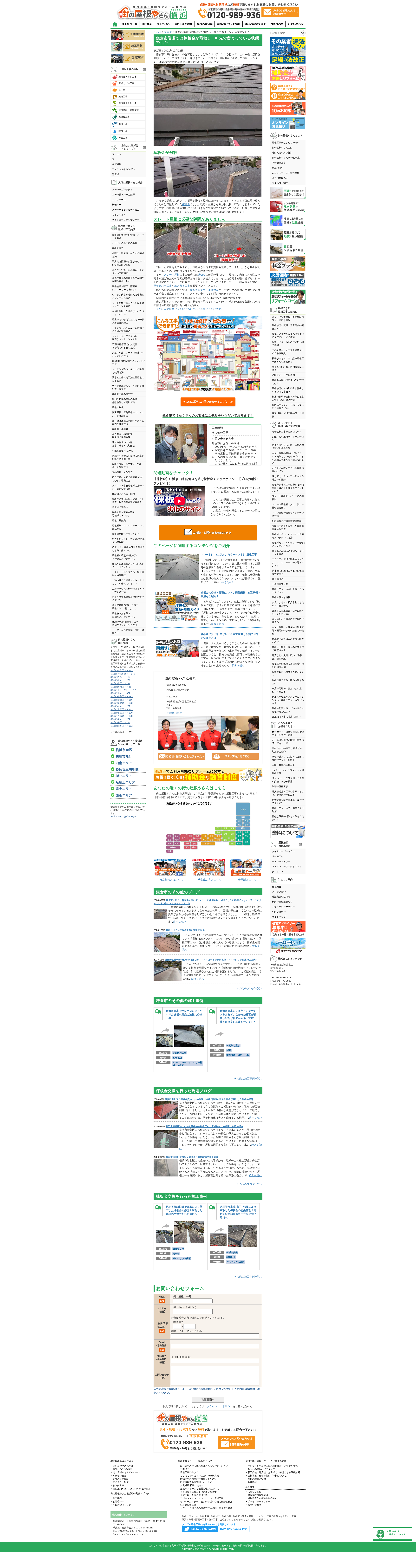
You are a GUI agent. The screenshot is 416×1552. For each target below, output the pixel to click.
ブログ (168, 32)
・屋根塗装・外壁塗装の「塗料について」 (267, 1475)
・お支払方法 (117, 1485)
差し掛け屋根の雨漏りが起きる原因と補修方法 (128, 422)
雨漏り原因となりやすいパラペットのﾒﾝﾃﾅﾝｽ (128, 313)
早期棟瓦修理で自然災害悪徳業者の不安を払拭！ (124, 346)
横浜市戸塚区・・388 (121, 716)
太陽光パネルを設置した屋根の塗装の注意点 (288, 528)
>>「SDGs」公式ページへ (123, 816)
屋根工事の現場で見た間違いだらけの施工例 (288, 665)
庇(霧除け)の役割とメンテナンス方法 (129, 362)
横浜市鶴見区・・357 (121, 670)
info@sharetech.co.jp (290, 984)
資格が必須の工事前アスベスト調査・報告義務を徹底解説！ (128, 500)
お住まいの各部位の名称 (124, 243)
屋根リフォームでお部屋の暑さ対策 (288, 810)
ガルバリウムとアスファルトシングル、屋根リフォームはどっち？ (288, 700)
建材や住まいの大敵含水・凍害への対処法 (123, 444)
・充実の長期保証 (119, 1479)
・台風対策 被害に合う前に (192, 1485)
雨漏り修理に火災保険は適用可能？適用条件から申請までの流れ (288, 630)
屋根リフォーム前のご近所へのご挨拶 (288, 343)
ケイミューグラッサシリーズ (127, 219)
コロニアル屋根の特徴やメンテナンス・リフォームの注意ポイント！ (288, 562)
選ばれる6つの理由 (282, 152)
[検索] (302, 33)
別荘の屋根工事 (280, 786)
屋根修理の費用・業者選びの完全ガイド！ (288, 327)
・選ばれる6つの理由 (121, 1469)
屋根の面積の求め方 (122, 394)
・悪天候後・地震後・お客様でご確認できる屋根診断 (272, 1472)
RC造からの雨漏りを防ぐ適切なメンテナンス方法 (125, 623)
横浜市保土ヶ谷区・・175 (123, 690)
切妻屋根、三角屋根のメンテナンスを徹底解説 (128, 414)
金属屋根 (116, 164)
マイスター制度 (280, 183)
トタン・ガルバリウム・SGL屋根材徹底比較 (128, 574)
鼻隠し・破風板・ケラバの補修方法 (128, 255)
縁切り (202, 274)
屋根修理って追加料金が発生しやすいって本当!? (288, 390)
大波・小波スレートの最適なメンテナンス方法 (128, 354)
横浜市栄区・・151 (120, 722)
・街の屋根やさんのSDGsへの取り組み (130, 1488)
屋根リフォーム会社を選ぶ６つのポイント (288, 591)
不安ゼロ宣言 (279, 162)
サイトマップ (279, 917)
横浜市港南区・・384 (121, 686)
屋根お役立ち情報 (281, 597)
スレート (116, 154)
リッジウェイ (119, 214)
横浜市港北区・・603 (121, 703)
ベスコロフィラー (281, 861)
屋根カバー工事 (163, 285)
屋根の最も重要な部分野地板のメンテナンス (123, 514)
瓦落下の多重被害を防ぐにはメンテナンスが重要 (288, 612)
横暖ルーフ (118, 204)
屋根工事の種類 (183, 24)
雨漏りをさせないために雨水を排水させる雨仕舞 (128, 457)
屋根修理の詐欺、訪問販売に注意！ (288, 368)
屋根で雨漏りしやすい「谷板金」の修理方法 (127, 465)
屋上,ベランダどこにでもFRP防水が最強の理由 (128, 321)
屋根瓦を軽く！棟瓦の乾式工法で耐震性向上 (288, 649)
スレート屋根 (172, 274)
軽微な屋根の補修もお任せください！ (288, 818)
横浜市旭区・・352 (120, 693)
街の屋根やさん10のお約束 (286, 157)
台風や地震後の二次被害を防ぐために (288, 640)
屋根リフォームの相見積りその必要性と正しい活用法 (288, 335)
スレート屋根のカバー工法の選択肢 (288, 498)
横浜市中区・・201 (120, 680)
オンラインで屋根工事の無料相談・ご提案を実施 (288, 319)
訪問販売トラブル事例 (283, 375)
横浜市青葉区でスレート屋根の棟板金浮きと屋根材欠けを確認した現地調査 (204, 1126)
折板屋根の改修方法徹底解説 (287, 521)
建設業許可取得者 (281, 896)
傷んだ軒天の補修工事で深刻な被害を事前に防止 (128, 280)
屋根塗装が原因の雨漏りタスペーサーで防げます (124, 288)
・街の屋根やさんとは (121, 1466)
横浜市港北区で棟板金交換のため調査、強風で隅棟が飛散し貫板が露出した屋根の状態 (209, 1099)
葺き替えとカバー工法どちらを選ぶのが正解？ (288, 478)
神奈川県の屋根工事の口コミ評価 (288, 415)
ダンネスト (277, 871)
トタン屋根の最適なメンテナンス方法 (288, 514)
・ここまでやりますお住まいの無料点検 (198, 1475)
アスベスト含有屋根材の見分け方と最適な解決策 (128, 487)
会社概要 (147, 24)
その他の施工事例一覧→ (248, 1078)
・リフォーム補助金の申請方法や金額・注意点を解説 (205, 1508)
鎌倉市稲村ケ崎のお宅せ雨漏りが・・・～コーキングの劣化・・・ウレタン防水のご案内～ (211, 959)
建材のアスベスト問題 (123, 494)
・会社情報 (251, 1482)
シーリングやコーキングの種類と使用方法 (128, 371)
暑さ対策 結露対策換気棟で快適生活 (122, 436)
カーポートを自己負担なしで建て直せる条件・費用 (288, 733)
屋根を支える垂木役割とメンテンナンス (123, 615)
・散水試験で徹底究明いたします (195, 1482)
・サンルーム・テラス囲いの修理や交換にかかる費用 (205, 1501)
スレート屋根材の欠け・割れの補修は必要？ (288, 506)
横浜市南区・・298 (120, 683)
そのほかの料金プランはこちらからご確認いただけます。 (190, 309)
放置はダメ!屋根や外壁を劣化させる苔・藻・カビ (128, 549)
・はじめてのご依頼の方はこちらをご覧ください (203, 1466)
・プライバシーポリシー (257, 1501)
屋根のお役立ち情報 (228, 24)
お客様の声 (276, 24)
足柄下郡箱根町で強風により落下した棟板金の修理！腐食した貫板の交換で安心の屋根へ (184, 1210)
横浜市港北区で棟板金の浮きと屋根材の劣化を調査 (192, 1157)
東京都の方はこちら (171, 879)
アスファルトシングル (123, 169)
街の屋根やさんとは (282, 147)
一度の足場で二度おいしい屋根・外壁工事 (287, 690)
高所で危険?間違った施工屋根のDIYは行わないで (125, 607)
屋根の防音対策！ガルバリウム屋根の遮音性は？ (288, 710)
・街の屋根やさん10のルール (125, 1472)
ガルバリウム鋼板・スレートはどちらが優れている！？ (128, 582)
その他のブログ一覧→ (249, 988)
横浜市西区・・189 (120, 677)
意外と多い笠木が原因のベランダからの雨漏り (128, 271)
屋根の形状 (118, 407)
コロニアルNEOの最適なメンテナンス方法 (288, 552)
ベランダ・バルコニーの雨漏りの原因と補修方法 (128, 329)
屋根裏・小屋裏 (120, 429)
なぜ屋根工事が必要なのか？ (287, 431)
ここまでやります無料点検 (285, 172)
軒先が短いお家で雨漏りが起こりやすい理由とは (128, 479)
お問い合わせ (296, 24)
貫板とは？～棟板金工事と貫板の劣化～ (186, 930)
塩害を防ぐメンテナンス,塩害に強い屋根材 (128, 540)
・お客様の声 (117, 1501)
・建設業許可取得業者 (256, 1495)
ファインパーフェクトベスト (287, 866)
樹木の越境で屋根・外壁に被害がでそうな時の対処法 (288, 398)
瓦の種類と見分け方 (122, 472)
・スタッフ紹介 (253, 1491)
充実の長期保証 (280, 177)
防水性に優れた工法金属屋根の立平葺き (128, 379)
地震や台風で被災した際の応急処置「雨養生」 (128, 387)
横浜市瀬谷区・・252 (121, 725)
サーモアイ (277, 856)
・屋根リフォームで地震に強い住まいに (198, 1488)
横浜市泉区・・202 (120, 719)
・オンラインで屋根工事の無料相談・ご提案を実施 (271, 1466)
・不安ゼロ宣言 (118, 1475)
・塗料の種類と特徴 (255, 1479)
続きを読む (227, 582)
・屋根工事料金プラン (189, 1472)
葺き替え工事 (182, 285)
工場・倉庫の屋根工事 (283, 765)
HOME (157, 32)
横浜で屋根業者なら (282, 901)
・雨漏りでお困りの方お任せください (197, 1479)
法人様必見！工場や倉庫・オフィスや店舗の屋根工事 (288, 793)
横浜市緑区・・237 (120, 706)
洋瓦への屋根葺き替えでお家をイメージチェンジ (128, 565)
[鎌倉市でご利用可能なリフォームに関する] (208, 774)
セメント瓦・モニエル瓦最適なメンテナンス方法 (124, 338)
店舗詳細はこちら (175, 713)
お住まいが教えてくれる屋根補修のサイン (288, 470)
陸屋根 (115, 174)
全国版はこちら (247, 879)
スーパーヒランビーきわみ (125, 209)
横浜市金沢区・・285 (121, 699)
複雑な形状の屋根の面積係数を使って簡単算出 (124, 401)
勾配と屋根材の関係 (122, 450)
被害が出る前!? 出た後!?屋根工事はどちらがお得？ (288, 360)
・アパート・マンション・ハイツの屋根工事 (200, 1498)
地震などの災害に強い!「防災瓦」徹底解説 (287, 657)
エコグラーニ (119, 199)
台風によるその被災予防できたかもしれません (288, 604)
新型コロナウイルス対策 (204, 290)
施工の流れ (163, 24)
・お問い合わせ (253, 1504)
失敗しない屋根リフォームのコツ (288, 438)
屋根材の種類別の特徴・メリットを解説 (128, 236)
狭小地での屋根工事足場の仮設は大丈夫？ (288, 572)
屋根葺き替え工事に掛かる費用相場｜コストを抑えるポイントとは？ (288, 487)
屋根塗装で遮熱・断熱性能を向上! (288, 682)
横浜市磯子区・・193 (121, 696)
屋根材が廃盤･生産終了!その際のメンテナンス (124, 557)
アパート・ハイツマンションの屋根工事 (288, 771)
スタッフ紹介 (279, 891)
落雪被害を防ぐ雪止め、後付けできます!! (288, 801)
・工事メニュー (186, 1469)
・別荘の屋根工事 (187, 1505)
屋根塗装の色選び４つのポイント (288, 673)
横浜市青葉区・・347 (121, 709)
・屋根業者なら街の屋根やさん (261, 1498)
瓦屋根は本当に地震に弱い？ (287, 716)
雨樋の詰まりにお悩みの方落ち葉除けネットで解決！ (288, 758)
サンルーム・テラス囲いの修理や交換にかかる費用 (288, 780)
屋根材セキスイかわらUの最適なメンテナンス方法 (289, 544)
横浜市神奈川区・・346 (122, 673)
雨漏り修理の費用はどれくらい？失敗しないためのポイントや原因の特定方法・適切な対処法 (288, 458)
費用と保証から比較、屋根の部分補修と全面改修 (288, 446)
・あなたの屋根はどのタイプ (260, 1469)
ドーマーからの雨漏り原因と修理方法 (128, 632)
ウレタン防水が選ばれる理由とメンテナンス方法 (128, 296)
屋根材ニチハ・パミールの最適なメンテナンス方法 (288, 536)
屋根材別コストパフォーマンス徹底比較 (128, 527)
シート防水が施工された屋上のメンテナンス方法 (128, 304)
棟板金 (186, 204)
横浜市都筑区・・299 (121, 712)
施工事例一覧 (129, 24)
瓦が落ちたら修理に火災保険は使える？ (288, 620)
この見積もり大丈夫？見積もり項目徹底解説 (288, 352)
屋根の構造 (118, 248)
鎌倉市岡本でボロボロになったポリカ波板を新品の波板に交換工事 (184, 1014)
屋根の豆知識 (205, 24)
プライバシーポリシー (220, 1406)
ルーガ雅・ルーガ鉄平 (123, 194)
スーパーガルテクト (122, 189)
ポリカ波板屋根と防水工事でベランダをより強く (288, 742)
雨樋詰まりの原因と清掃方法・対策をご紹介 (288, 750)
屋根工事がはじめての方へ (285, 142)
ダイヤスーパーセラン (283, 851)
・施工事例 (116, 1498)
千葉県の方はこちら (209, 879)
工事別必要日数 (280, 584)
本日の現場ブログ (255, 24)
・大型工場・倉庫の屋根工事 (193, 1495)
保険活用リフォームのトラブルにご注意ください (288, 406)
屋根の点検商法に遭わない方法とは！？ (288, 382)
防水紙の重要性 (120, 507)
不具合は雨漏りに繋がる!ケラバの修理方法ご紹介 (128, 263)
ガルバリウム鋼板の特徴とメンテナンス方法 (128, 590)
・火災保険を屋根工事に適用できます (197, 1492)
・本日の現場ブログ (120, 1504)
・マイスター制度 (119, 1482)
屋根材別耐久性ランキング (125, 533)
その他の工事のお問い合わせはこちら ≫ (208, 401)
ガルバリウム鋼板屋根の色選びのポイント (128, 598)
